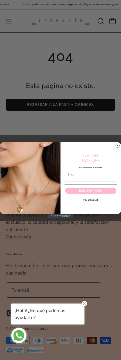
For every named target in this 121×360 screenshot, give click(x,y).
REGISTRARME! (90, 190)
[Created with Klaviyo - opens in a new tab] (60, 216)
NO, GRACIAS (90, 200)
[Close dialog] (117, 146)
